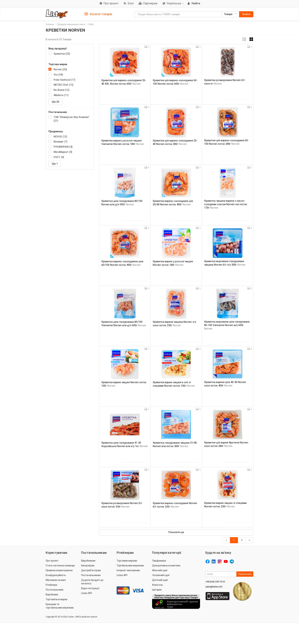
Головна (50, 24)
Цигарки (157, 589)
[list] (244, 39)
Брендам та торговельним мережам (60, 606)
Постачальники (54, 589)
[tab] (98, 14)
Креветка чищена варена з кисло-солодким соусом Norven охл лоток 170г (225, 204)
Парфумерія (159, 560)
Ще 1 (55, 163)
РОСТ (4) (59, 157)
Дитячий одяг (160, 580)
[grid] (251, 39)
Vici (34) (58, 74)
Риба (90, 24)
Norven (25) (60, 69)
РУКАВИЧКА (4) (63, 146)
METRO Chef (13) (63, 84)
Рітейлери (51, 584)
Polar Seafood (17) (64, 79)
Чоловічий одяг (161, 575)
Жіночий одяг (160, 570)
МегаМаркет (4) (63, 152)
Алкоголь (157, 584)
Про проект (52, 560)
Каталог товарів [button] (100, 14)
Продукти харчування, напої (71, 24)
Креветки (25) (62, 53)
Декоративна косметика (166, 565)
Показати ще (176, 532)
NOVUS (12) (60, 136)
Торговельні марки (56, 599)
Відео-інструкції (90, 588)
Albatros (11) (61, 95)
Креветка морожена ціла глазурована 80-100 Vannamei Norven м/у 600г (227, 325)
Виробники (52, 594)
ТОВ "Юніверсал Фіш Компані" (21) (71, 119)
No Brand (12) (61, 90)
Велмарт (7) (60, 141)
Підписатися (244, 574)
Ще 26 (55, 101)
